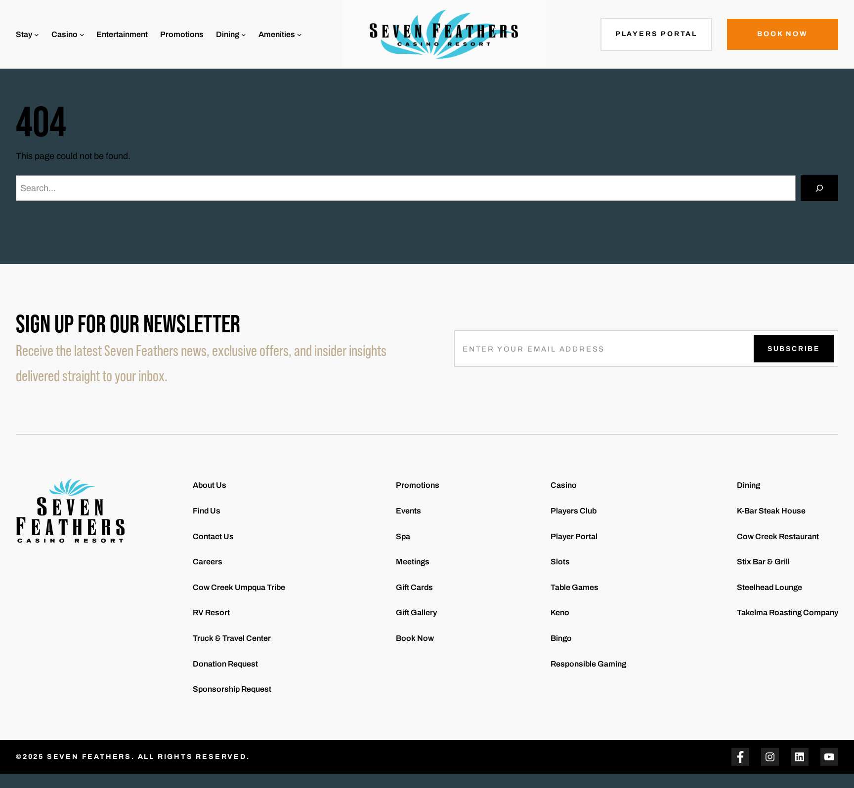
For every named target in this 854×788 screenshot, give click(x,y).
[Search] (819, 188)
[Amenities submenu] (299, 34)
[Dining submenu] (243, 34)
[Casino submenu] (82, 34)
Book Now (782, 34)
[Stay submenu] (36, 34)
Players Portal (656, 34)
